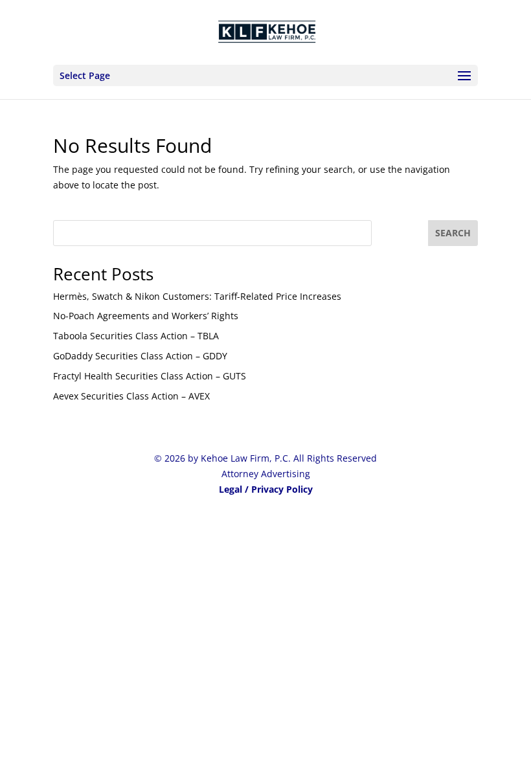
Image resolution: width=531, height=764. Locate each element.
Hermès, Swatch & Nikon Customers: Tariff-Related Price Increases (197, 296)
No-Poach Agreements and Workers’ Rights (145, 315)
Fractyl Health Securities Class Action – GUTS (149, 376)
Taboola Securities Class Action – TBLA (136, 336)
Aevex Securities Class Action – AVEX (131, 396)
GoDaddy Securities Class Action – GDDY (140, 356)
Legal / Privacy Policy (266, 489)
